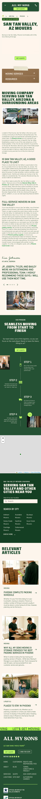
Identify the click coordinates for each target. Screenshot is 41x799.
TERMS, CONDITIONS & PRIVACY (28, 768)
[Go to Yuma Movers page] (20, 454)
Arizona (11, 16)
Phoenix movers (17, 138)
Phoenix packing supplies (16, 234)
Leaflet (19, 472)
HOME (5, 761)
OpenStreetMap (35, 472)
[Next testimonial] (17, 285)
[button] (20, 73)
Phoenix (22, 16)
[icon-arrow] (35, 593)
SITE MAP (16, 776)
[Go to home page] (3, 16)
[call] (36, 5)
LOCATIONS (7, 776)
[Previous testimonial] (4, 285)
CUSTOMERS (17, 761)
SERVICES (7, 773)
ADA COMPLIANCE (29, 773)
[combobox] (22, 501)
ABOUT (6, 766)
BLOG (15, 766)
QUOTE (15, 773)
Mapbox (26, 472)
